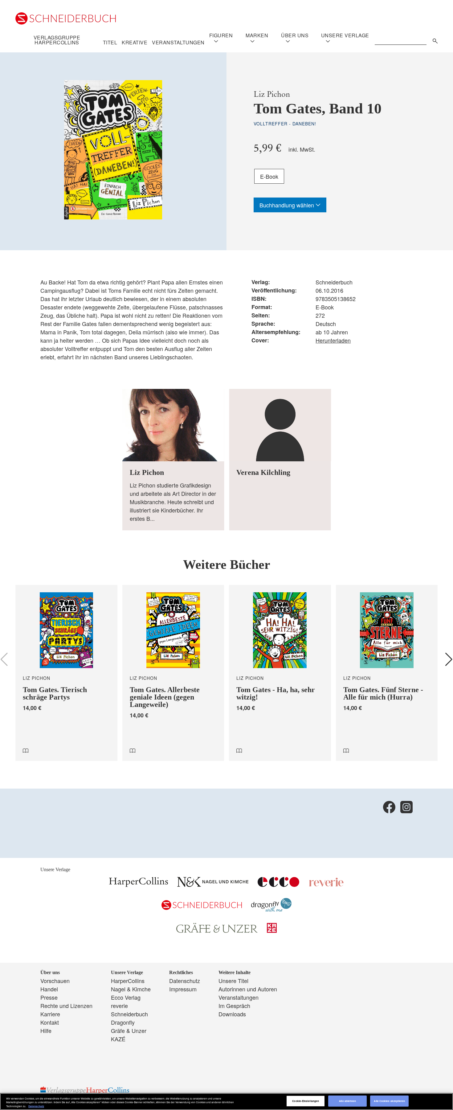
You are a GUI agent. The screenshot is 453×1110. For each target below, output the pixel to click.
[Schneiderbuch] (201, 908)
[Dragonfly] (271, 909)
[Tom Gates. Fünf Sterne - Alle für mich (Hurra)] (387, 673)
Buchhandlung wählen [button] (287, 205)
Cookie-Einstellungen (305, 1101)
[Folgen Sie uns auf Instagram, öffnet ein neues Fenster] (406, 807)
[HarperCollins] (138, 884)
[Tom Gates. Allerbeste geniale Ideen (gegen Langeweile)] (173, 673)
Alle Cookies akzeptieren (389, 1101)
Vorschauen (55, 981)
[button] (449, 659)
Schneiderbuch (129, 1014)
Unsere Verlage (345, 35)
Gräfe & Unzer (128, 1030)
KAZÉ (118, 1039)
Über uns (294, 35)
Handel (49, 989)
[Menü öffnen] (216, 41)
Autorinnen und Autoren (247, 989)
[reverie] (326, 884)
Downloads (232, 1014)
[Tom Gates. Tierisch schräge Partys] (66, 673)
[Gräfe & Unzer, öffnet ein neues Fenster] (217, 931)
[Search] (434, 40)
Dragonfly (123, 1022)
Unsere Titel (233, 981)
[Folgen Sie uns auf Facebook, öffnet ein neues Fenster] (389, 807)
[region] (226, 1101)
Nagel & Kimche (131, 989)
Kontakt (49, 1022)
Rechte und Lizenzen (66, 1006)
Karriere (50, 1014)
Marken (257, 35)
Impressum (183, 989)
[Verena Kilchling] (280, 459)
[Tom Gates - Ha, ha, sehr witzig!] (280, 673)
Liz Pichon (272, 94)
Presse (49, 997)
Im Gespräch (234, 1006)
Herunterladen (333, 340)
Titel (110, 42)
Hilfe (45, 1030)
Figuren (221, 35)
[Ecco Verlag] (278, 884)
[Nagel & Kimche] (212, 884)
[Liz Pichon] (173, 459)
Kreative (134, 42)
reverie (119, 1006)
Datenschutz (184, 981)
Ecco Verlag (126, 997)
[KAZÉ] (272, 930)
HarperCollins (128, 981)
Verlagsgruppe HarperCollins (57, 40)
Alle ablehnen (347, 1101)
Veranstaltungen (178, 42)
